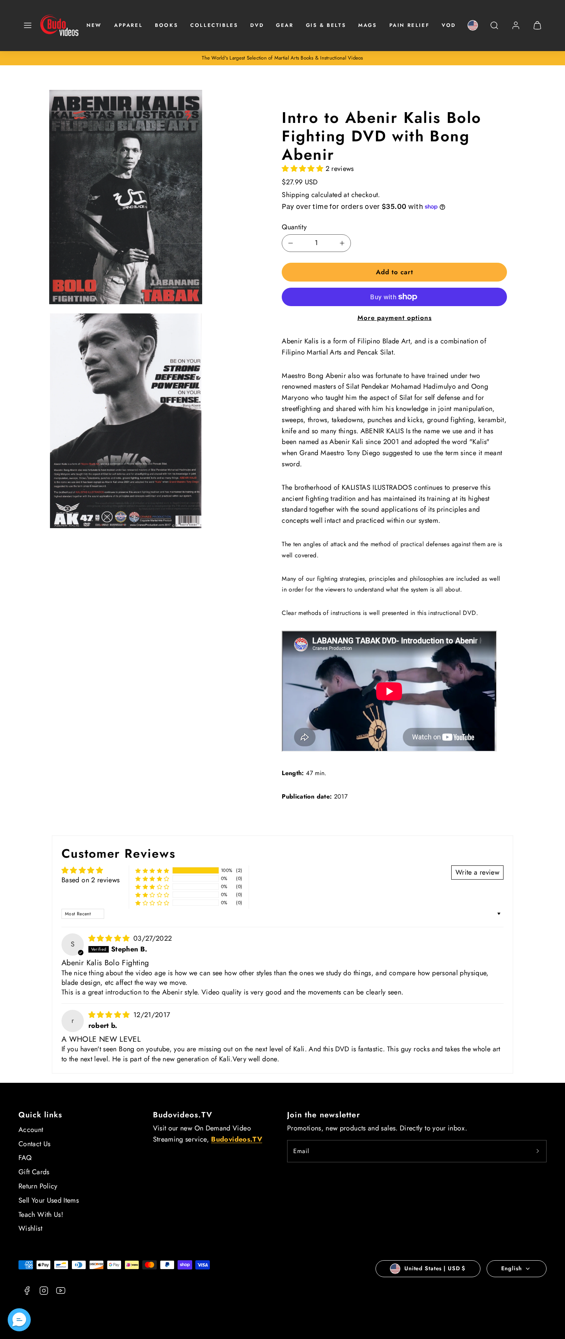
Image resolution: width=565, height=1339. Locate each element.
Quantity (294, 227)
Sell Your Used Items (48, 1200)
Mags (367, 25)
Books (166, 25)
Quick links (40, 1114)
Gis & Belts (326, 25)
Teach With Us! (40, 1215)
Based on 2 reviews (90, 880)
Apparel (128, 25)
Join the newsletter (323, 1114)
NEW (94, 25)
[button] (27, 25)
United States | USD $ (434, 1268)
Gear (284, 25)
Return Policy (38, 1186)
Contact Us (34, 1144)
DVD (257, 25)
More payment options (394, 317)
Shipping (295, 195)
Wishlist (30, 1228)
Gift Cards (34, 1172)
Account (30, 1130)
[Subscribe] (537, 1151)
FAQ (25, 1158)
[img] (110, 938)
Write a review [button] (477, 872)
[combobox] (494, 29)
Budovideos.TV (183, 1114)
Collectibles (214, 25)
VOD (449, 25)
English (511, 1268)
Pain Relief (409, 25)
